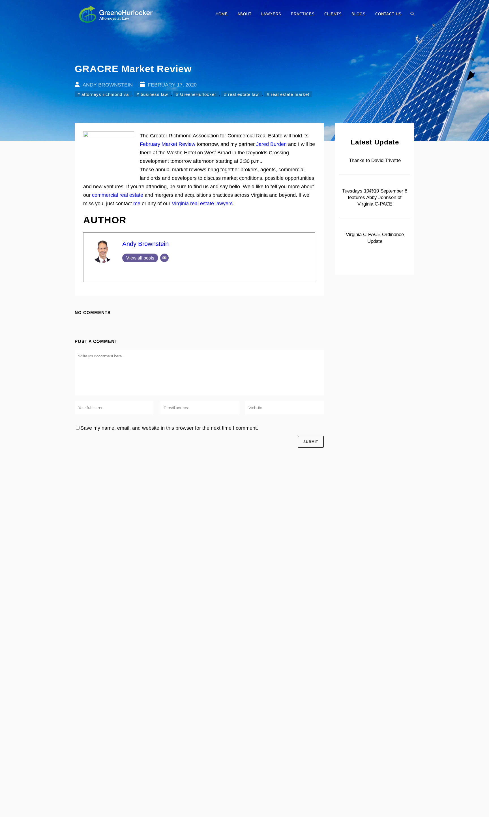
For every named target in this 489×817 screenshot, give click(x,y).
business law (154, 94)
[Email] (164, 258)
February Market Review (167, 144)
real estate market (290, 94)
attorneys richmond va (105, 94)
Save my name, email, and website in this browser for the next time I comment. (169, 428)
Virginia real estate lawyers (202, 203)
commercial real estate (117, 195)
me (136, 203)
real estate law (243, 94)
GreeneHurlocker (198, 94)
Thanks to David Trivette (375, 160)
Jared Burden (271, 144)
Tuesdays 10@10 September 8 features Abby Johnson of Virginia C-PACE (374, 197)
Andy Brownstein (145, 243)
